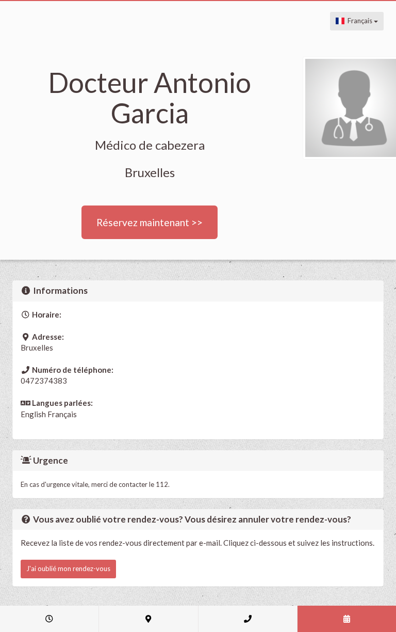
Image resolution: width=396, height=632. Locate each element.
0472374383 (44, 380)
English (33, 414)
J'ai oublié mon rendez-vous (68, 568)
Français (359, 21)
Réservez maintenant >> (149, 222)
